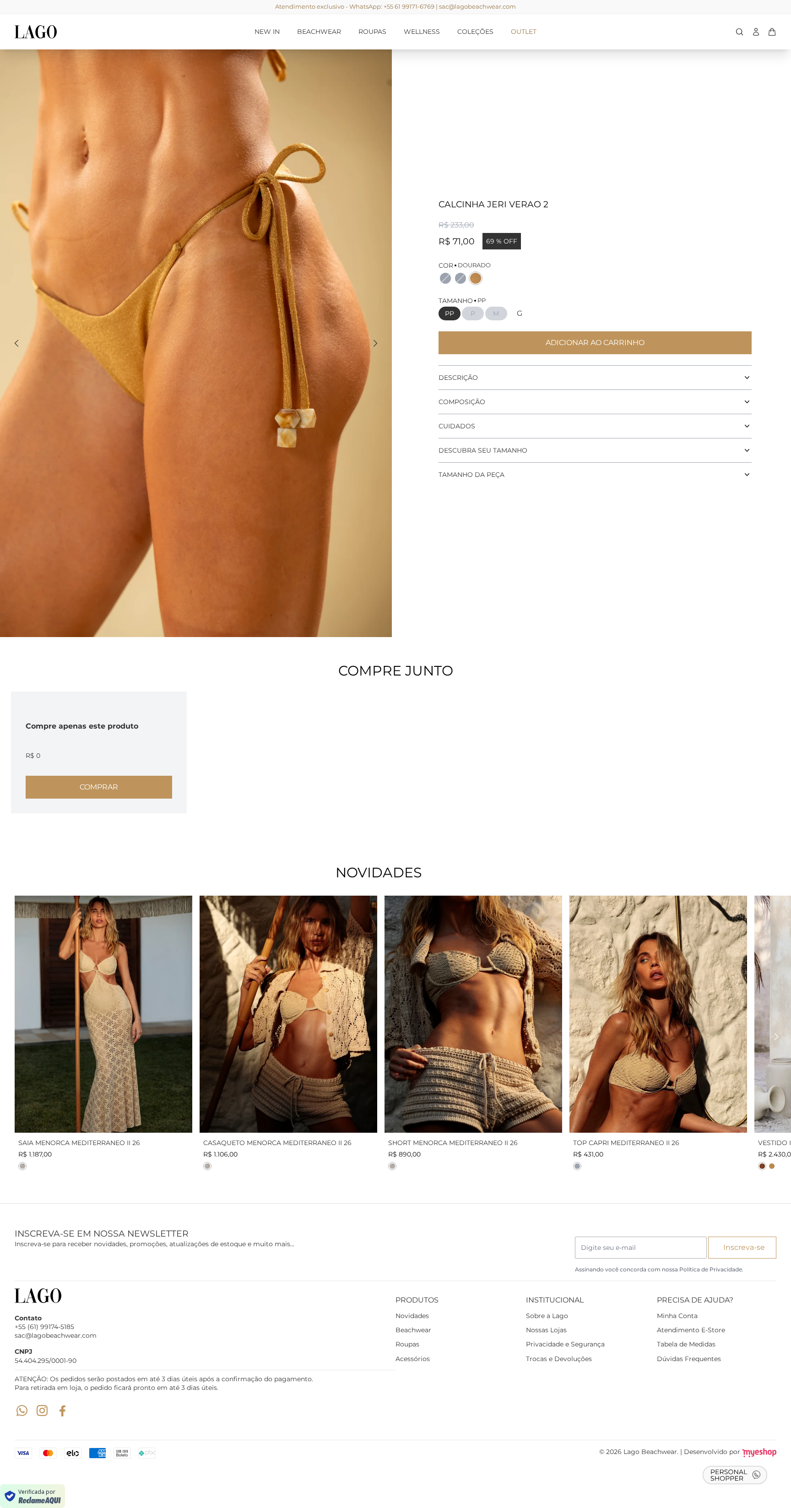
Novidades (412, 1315)
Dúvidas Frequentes (689, 1358)
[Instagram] (42, 1410)
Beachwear (413, 1330)
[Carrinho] (127, 31)
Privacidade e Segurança (565, 1344)
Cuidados (457, 426)
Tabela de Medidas (686, 1344)
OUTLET (523, 31)
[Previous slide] (16, 343)
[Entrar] (756, 31)
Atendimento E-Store (691, 1330)
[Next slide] (375, 343)
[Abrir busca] (739, 31)
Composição (462, 401)
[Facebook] (62, 1410)
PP (449, 313)
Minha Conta (677, 1315)
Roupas (407, 1344)
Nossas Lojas (546, 1330)
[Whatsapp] (22, 1410)
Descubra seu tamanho (483, 450)
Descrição (458, 377)
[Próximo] (776, 1037)
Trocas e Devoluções (559, 1358)
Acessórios (413, 1358)
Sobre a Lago (547, 1315)
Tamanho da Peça (471, 474)
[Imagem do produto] (103, 1014)
